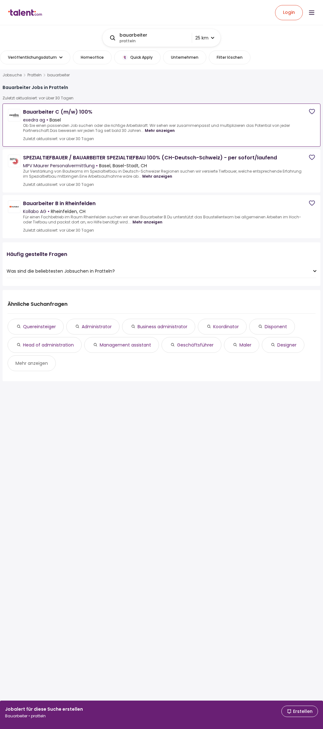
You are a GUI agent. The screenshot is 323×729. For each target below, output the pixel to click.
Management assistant (125, 345)
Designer (287, 345)
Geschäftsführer (195, 345)
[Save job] (312, 111)
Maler (245, 345)
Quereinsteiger (39, 326)
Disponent (276, 326)
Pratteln (34, 75)
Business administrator (162, 326)
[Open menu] (311, 12)
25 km (201, 38)
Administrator (97, 326)
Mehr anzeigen (160, 130)
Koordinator (226, 326)
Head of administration (48, 345)
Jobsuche (12, 75)
